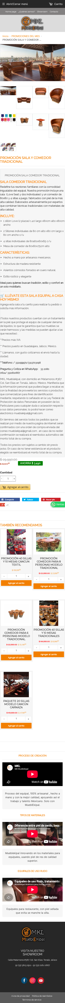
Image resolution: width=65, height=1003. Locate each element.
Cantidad (6, 472)
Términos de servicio (31, 1000)
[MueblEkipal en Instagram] (32, 980)
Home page (10, 11)
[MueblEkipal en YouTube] (41, 980)
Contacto (54, 11)
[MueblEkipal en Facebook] (24, 980)
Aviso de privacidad (20, 996)
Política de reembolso (42, 996)
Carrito (58, 4)
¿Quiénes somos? (27, 11)
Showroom (42, 11)
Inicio (6, 36)
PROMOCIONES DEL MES (26, 36)
